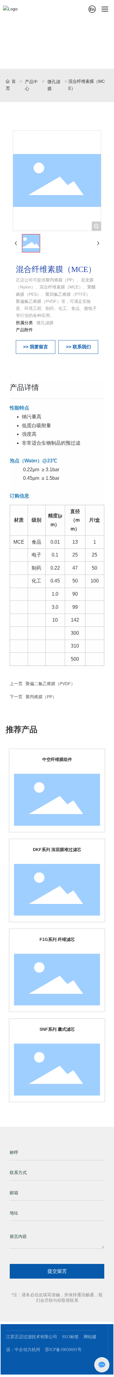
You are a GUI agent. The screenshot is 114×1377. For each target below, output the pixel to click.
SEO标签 (70, 1337)
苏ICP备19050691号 (63, 1349)
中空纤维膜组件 (57, 759)
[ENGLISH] (92, 8)
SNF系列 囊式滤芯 (57, 1029)
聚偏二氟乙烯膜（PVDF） (50, 683)
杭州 (37, 1349)
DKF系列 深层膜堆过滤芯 (57, 849)
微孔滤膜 (53, 85)
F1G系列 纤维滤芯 (57, 939)
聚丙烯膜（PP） (41, 696)
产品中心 (31, 85)
